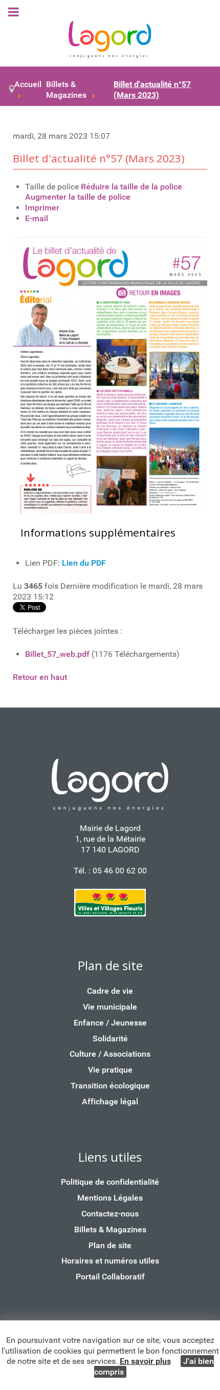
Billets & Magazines (110, 1229)
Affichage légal (110, 1101)
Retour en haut (40, 677)
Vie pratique (110, 1070)
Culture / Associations (110, 1054)
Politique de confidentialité (110, 1182)
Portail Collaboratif (110, 1276)
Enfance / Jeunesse (110, 1023)
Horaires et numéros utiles (110, 1261)
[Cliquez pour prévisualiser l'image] (110, 374)
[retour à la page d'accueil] (110, 39)
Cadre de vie (110, 991)
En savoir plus (145, 1361)
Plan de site (110, 1245)
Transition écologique (110, 1085)
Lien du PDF (84, 563)
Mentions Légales (110, 1198)
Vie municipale (110, 1007)
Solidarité (110, 1038)
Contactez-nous (110, 1213)
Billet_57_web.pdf (57, 654)
